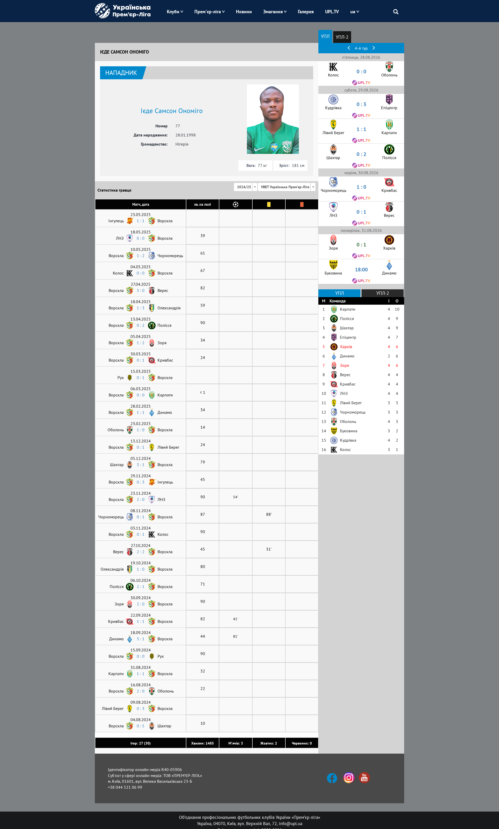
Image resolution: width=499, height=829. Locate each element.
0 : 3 (141, 482)
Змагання (273, 12)
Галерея (306, 12)
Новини (244, 12)
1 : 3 (141, 307)
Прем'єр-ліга (207, 12)
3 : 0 (141, 290)
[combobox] (246, 186)
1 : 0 (141, 429)
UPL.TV (332, 12)
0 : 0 (141, 238)
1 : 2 (141, 255)
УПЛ (325, 36)
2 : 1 (141, 586)
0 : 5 (141, 725)
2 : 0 (141, 499)
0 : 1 (141, 360)
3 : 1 (141, 464)
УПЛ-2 (342, 37)
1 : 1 (141, 220)
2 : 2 (141, 551)
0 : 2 (141, 325)
